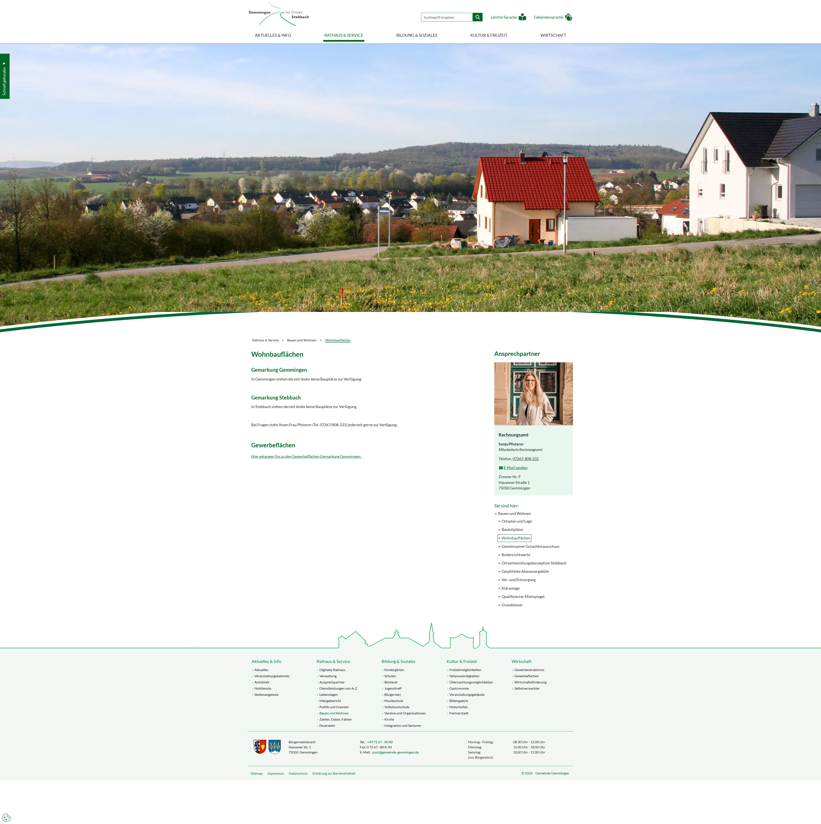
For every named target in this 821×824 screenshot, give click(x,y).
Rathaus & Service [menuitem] (343, 35)
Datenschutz (298, 773)
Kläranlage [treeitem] (511, 588)
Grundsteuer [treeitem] (512, 605)
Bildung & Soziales (398, 661)
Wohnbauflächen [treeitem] (516, 538)
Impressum (275, 773)
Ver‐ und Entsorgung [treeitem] (519, 579)
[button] (814, 810)
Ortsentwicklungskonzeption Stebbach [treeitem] (534, 563)
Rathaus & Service (333, 661)
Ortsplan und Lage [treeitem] (517, 521)
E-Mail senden (515, 468)
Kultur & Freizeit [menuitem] (488, 35)
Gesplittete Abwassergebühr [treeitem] (525, 571)
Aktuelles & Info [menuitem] (273, 35)
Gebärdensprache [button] (548, 17)
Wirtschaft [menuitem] (553, 35)
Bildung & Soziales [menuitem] (416, 35)
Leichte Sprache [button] (504, 17)
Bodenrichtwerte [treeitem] (516, 554)
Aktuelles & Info (266, 661)
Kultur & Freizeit (462, 661)
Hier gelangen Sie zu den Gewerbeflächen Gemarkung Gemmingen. (306, 456)
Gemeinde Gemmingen (552, 773)
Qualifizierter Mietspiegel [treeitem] (523, 596)
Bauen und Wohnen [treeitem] (514, 513)
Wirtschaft (522, 661)
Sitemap (257, 773)
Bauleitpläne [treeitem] (512, 529)
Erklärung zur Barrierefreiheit (334, 773)
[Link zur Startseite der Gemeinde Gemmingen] (279, 14)
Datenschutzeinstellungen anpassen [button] (6, 817)
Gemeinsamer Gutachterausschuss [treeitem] (531, 546)
